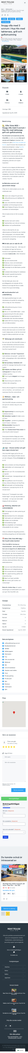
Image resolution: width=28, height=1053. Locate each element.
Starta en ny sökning (9, 908)
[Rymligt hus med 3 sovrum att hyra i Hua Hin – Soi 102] (14, 1010)
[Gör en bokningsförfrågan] (14, 947)
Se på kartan (5, 41)
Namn (4, 813)
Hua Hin (21, 147)
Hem (2, 9)
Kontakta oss (14, 955)
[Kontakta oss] (14, 952)
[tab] (14, 799)
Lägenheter (7, 977)
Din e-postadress (10, 821)
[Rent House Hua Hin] (7, 3)
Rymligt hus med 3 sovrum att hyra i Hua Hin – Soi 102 (14, 1014)
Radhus (6, 974)
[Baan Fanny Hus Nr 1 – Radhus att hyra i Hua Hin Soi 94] (14, 990)
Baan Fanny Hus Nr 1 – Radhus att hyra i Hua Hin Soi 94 (14, 994)
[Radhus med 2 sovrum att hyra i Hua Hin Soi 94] (14, 1000)
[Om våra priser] (15, 1031)
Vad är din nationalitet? (11, 829)
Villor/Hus (7, 967)
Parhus (6, 970)
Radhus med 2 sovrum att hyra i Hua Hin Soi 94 (14, 1004)
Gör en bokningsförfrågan (14, 950)
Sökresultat (9, 9)
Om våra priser (15, 1034)
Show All (20, 78)
